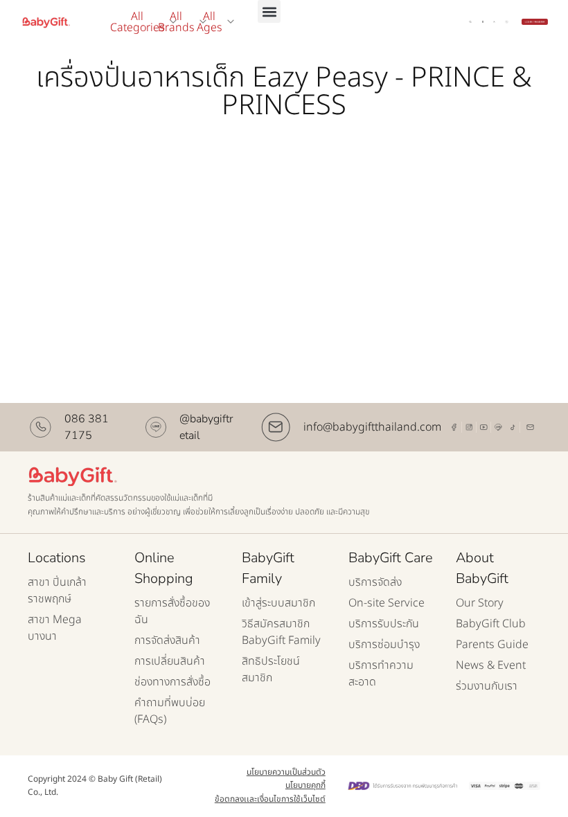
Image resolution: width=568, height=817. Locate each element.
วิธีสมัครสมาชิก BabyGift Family (281, 632)
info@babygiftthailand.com (372, 427)
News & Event (491, 665)
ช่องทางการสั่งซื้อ (172, 682)
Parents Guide (492, 644)
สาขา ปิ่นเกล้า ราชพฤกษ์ (57, 590)
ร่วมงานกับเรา (486, 686)
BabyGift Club (491, 624)
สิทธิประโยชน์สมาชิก (271, 669)
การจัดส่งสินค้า (167, 640)
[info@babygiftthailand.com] (275, 427)
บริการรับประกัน (383, 624)
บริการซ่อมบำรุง (384, 644)
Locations (57, 557)
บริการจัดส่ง (375, 582)
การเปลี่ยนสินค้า (169, 661)
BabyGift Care (390, 557)
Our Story (480, 603)
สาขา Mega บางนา (55, 628)
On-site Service (386, 603)
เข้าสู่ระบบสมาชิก (278, 603)
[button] (269, 11)
